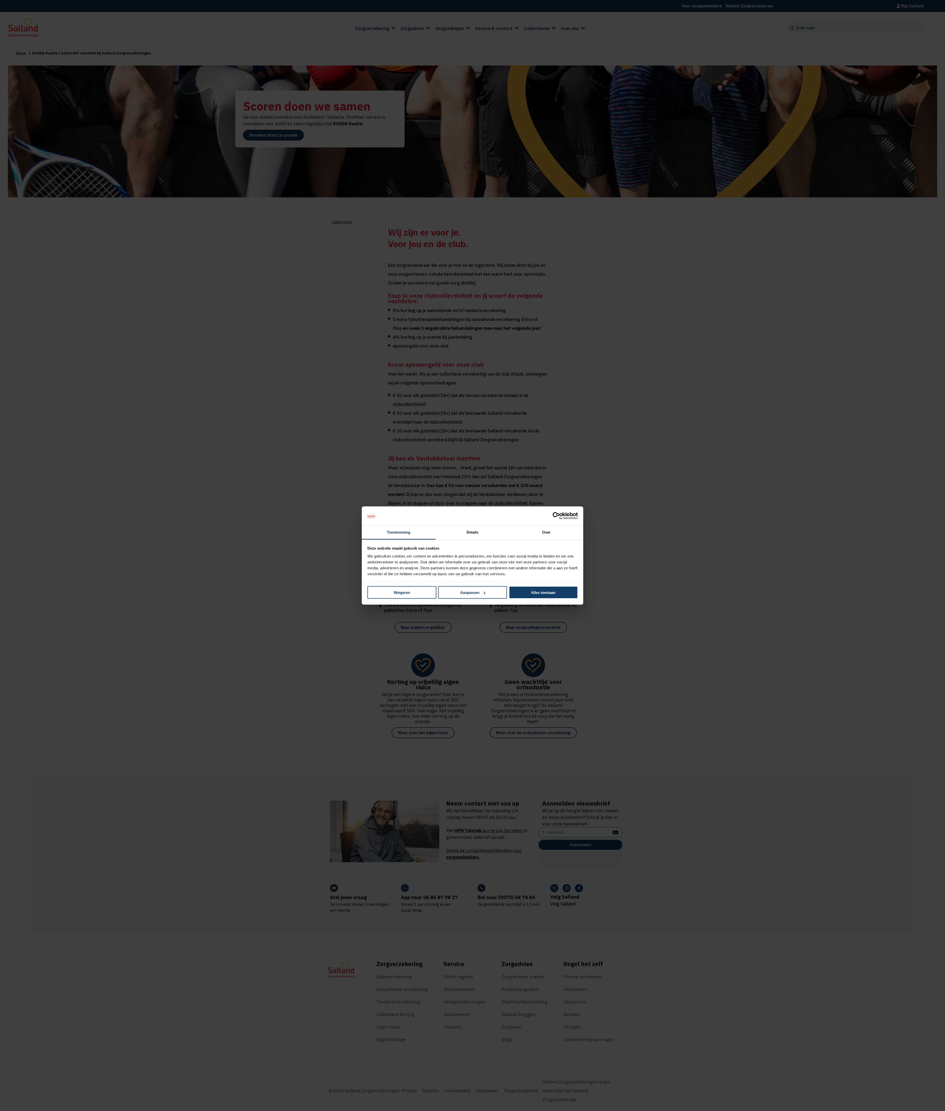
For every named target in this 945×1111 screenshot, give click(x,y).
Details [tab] (473, 532)
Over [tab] (546, 532)
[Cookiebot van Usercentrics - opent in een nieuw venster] (556, 516)
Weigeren (402, 592)
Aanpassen (469, 592)
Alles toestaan (543, 592)
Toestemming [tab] (398, 532)
